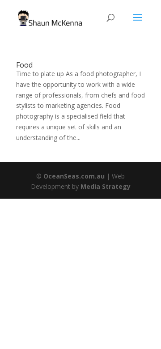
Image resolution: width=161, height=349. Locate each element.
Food (24, 65)
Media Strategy (105, 186)
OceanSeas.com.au (74, 176)
